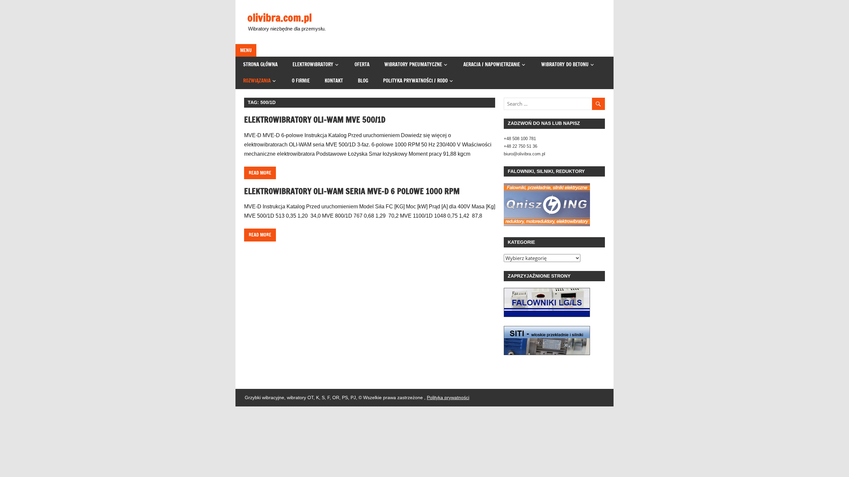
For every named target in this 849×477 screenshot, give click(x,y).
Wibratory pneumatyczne (413, 64)
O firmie (301, 80)
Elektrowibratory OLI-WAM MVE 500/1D (314, 119)
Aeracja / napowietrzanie (491, 64)
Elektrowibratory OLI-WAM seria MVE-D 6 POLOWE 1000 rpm (352, 191)
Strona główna (260, 64)
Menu (246, 50)
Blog (363, 80)
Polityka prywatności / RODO (415, 80)
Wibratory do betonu (565, 64)
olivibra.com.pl (279, 17)
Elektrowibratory (313, 64)
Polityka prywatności (448, 397)
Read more (260, 173)
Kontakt (334, 80)
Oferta (362, 64)
